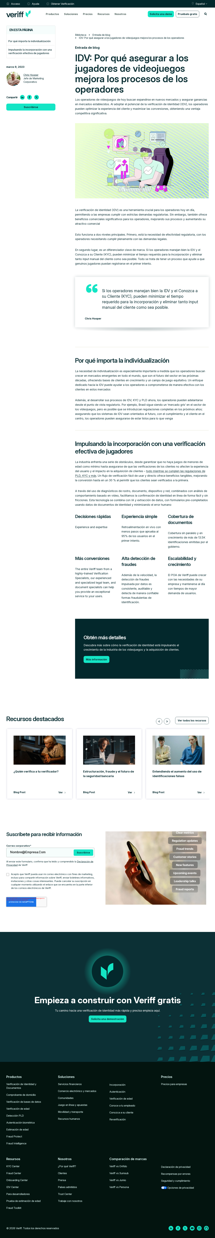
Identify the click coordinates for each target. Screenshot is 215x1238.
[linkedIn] (22, 97)
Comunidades (66, 1098)
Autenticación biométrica (20, 1122)
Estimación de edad (17, 1129)
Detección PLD (15, 1115)
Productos (52, 14)
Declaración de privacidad (175, 1166)
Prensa (62, 1180)
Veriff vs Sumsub (119, 1173)
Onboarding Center (17, 1180)
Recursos (104, 14)
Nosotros (120, 14)
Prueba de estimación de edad (23, 1201)
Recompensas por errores (175, 1173)
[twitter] (36, 97)
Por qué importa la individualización (29, 41)
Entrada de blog (101, 34)
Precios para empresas (174, 1084)
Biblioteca (80, 34)
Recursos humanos (69, 1118)
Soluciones (71, 14)
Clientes (62, 1173)
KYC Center (13, 1166)
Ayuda (35, 3)
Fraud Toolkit (13, 1207)
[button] (159, 721)
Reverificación (117, 1119)
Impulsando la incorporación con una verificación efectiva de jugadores (30, 51)
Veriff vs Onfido (118, 1166)
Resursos (13, 1159)
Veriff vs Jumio (117, 1180)
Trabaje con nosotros (70, 1201)
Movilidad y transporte (70, 1111)
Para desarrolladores (18, 1194)
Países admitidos (67, 1187)
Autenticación (117, 1091)
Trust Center (65, 1194)
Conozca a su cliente (121, 1112)
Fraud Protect (14, 1136)
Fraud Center (13, 1173)
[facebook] (29, 97)
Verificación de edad (17, 1108)
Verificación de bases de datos (23, 1101)
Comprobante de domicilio (21, 1094)
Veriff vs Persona (119, 1187)
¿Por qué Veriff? (67, 1166)
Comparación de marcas (128, 1159)
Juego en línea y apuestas (72, 1104)
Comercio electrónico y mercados (77, 1091)
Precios (88, 14)
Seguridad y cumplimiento (175, 1180)
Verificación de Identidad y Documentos (21, 1086)
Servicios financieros (70, 1084)
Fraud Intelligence (16, 1143)
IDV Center (12, 1187)
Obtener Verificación (62, 3)
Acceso (15, 3)
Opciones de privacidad (180, 1187)
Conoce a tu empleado (122, 1105)
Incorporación (117, 1084)
